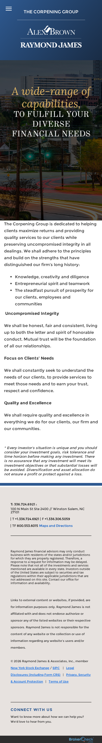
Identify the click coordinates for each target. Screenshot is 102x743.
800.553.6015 (27, 526)
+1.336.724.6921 (27, 519)
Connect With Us (31, 709)
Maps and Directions (56, 526)
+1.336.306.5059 (57, 519)
